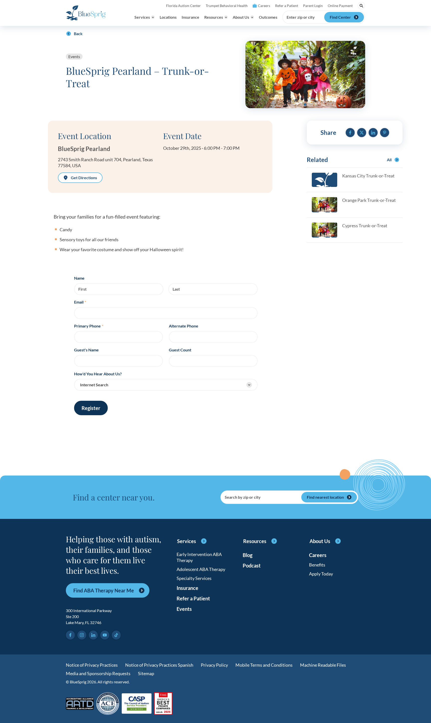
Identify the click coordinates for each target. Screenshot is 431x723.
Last (176, 289)
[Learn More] (163, 704)
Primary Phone (88, 326)
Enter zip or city (301, 17)
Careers (264, 5)
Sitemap (146, 673)
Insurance (190, 17)
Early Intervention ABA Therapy (199, 557)
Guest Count (180, 350)
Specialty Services (194, 578)
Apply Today (321, 573)
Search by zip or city (243, 497)
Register (91, 408)
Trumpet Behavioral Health (227, 5)
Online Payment (340, 5)
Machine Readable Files (323, 665)
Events (74, 56)
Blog (247, 555)
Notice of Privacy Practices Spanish (159, 665)
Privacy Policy (214, 665)
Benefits (317, 564)
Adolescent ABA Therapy (201, 569)
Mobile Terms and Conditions (264, 665)
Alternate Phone (183, 326)
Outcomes (268, 17)
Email (80, 302)
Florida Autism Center (183, 5)
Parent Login (313, 5)
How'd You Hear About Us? (98, 374)
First (82, 289)
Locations (168, 17)
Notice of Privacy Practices (92, 665)
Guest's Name (86, 350)
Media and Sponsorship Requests (98, 673)
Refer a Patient (286, 5)
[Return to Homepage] (86, 12)
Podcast (252, 565)
